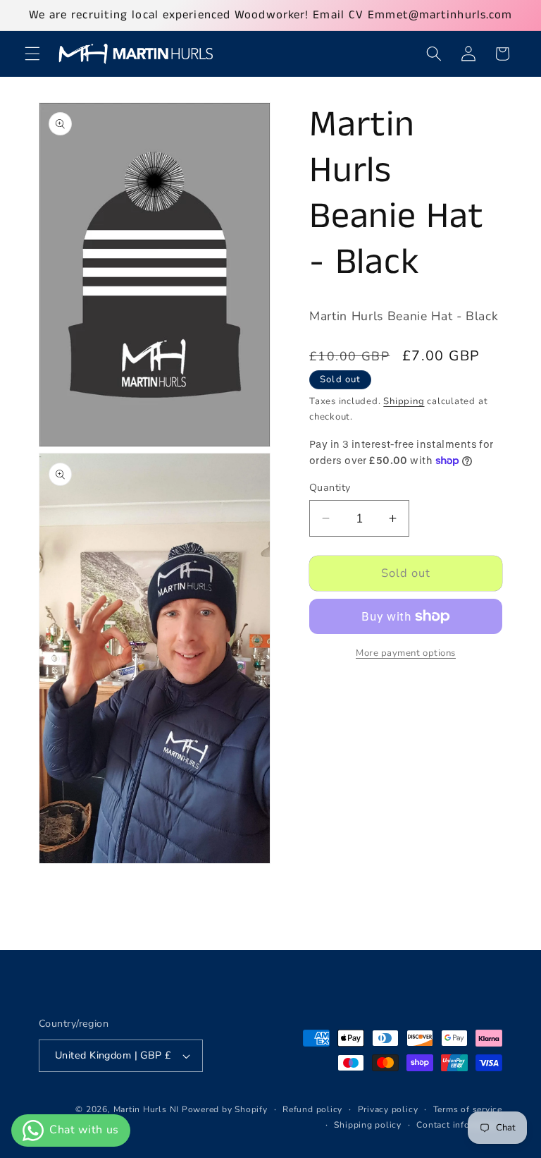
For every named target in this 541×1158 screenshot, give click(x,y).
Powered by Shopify (225, 1109)
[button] (32, 54)
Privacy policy (388, 1109)
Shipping (403, 401)
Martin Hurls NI (146, 1109)
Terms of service (467, 1109)
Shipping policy (368, 1124)
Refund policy (312, 1109)
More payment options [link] (406, 653)
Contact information (459, 1124)
